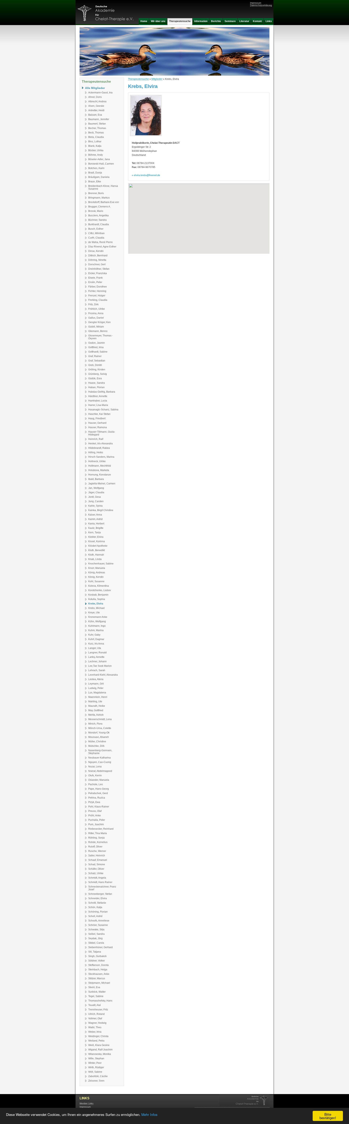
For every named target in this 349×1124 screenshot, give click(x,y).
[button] (198, 215)
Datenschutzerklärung (261, 5)
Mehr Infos (149, 1114)
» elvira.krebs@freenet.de (146, 175)
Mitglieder (156, 79)
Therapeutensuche (138, 79)
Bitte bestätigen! (328, 1116)
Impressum (255, 3)
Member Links (87, 1103)
